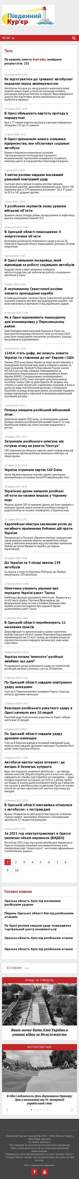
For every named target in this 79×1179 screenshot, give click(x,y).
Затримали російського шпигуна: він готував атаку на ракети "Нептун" (34, 443)
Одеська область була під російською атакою (38, 938)
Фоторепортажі (39, 1047)
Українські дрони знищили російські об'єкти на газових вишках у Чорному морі (35, 495)
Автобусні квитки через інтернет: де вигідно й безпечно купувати (34, 764)
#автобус (39, 59)
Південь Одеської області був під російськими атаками (39, 915)
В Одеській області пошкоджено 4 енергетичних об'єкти (32, 233)
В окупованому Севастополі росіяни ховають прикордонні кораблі (33, 290)
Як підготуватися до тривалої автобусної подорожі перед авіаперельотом (38, 81)
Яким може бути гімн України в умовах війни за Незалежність (39, 1032)
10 (17, 870)
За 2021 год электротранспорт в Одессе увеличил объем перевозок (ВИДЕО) (37, 835)
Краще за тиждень (39, 980)
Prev (7, 1110)
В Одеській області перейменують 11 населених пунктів (35, 624)
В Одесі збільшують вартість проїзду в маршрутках (36, 115)
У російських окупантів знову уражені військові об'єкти (35, 208)
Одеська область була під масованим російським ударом (32, 902)
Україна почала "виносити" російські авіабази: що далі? (33, 658)
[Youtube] (45, 1172)
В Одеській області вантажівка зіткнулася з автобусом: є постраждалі (38, 807)
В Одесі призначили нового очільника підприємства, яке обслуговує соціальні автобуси (36, 143)
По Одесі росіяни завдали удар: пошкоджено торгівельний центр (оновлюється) (37, 927)
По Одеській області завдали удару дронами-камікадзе (33, 735)
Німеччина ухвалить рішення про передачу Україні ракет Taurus (31, 590)
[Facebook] (34, 1172)
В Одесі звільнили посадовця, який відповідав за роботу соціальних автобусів (39, 262)
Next (72, 1110)
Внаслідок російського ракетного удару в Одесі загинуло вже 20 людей (38, 710)
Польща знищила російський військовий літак (37, 412)
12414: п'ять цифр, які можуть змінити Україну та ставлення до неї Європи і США (39, 355)
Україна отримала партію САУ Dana (33, 469)
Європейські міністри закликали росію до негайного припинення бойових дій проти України (38, 528)
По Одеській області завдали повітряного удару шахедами (38, 684)
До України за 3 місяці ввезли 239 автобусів (32, 564)
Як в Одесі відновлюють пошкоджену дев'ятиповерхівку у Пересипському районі (35, 321)
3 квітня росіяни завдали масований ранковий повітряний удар (33, 176)
